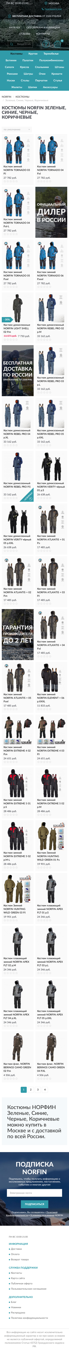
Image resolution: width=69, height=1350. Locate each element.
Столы (25, 80)
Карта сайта (18, 1278)
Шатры (28, 74)
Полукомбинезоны (51, 60)
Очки (42, 74)
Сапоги (9, 67)
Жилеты (16, 87)
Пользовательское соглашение (28, 1289)
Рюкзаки (12, 74)
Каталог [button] (15, 27)
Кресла (24, 67)
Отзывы (24, 34)
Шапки (32, 87)
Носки (11, 80)
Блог (13, 1302)
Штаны (59, 67)
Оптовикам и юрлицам (43, 27)
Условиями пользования (42, 1215)
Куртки (33, 53)
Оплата (15, 1254)
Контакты (43, 34)
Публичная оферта (21, 1283)
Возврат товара (20, 1260)
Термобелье (51, 53)
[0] (57, 44)
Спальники (42, 67)
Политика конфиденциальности (29, 1318)
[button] (46, 44)
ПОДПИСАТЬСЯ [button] (34, 1204)
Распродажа (18, 1313)
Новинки (16, 1307)
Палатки (27, 60)
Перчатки (41, 80)
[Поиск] (11, 44)
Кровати (56, 74)
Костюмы (16, 53)
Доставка (16, 1249)
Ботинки (11, 60)
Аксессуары (50, 87)
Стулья (57, 80)
